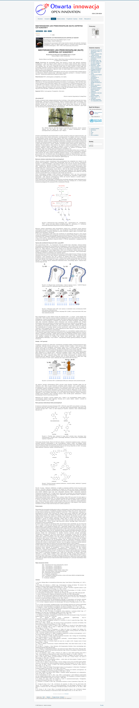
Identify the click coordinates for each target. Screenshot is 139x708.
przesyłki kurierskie (95, 128)
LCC (92, 133)
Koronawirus (93, 130)
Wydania (53, 18)
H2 (91, 131)
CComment (66, 693)
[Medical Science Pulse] (95, 112)
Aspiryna (49, 31)
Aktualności (40, 18)
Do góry (102, 705)
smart (92, 132)
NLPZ (45, 31)
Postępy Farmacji (39, 31)
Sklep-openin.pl (87, 18)
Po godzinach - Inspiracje (72, 18)
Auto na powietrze (94, 135)
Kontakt (80, 18)
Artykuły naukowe (61, 18)
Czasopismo (47, 18)
